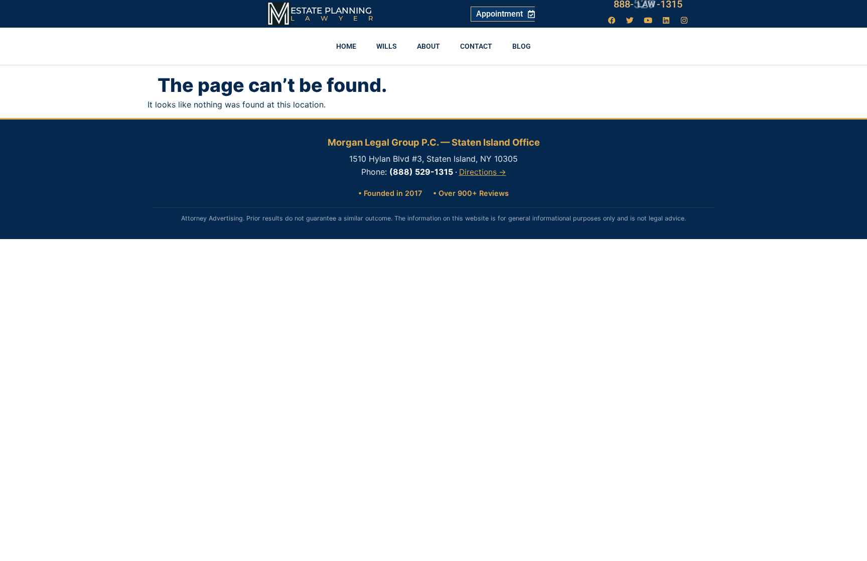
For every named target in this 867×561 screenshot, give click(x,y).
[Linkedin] (666, 20)
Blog (521, 46)
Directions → (482, 172)
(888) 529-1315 (421, 172)
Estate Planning (331, 11)
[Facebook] (612, 20)
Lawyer (337, 18)
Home (346, 46)
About (428, 46)
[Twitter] (630, 20)
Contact (476, 46)
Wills (386, 46)
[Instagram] (684, 20)
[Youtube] (648, 20)
